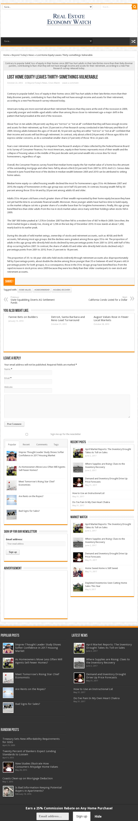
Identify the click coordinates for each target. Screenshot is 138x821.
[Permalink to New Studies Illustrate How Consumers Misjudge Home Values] (8, 767)
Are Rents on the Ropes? (31, 496)
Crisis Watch (54, 83)
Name (7, 369)
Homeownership (41, 290)
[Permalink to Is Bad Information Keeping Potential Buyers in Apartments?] (8, 791)
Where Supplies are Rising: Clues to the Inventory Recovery (108, 661)
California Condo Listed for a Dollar (108, 298)
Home (6, 55)
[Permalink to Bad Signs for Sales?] (12, 515)
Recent (26, 444)
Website (8, 387)
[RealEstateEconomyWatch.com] (69, 23)
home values (25, 290)
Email (7, 378)
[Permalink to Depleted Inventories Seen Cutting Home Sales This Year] (78, 587)
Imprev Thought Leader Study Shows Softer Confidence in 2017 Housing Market (38, 648)
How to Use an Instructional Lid (88, 493)
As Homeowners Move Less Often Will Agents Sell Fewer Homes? (38, 661)
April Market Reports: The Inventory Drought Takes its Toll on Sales (109, 646)
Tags (56, 444)
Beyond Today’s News (23, 55)
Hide (98, 816)
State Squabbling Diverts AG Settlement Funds (33, 300)
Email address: (14, 539)
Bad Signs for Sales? (29, 511)
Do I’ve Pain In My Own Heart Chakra (91, 502)
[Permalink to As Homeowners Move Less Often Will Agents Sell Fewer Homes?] (12, 471)
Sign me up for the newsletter (65, 434)
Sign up (81, 816)
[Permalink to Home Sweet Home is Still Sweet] (78, 572)
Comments (41, 444)
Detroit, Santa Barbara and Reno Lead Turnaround (68, 318)
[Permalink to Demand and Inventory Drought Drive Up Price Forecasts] (78, 482)
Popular (12, 444)
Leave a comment (70, 83)
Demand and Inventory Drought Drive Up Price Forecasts (106, 676)
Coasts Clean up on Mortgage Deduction (28, 778)
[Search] (134, 6)
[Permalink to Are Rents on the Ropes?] (12, 500)
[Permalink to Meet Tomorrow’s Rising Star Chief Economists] (12, 485)
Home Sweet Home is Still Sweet (101, 568)
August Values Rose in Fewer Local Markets (111, 318)
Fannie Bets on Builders (23, 317)
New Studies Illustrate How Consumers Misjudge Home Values (36, 765)
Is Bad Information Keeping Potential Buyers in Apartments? (38, 789)
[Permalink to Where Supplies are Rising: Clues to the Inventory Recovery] (78, 468)
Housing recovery (61, 290)
